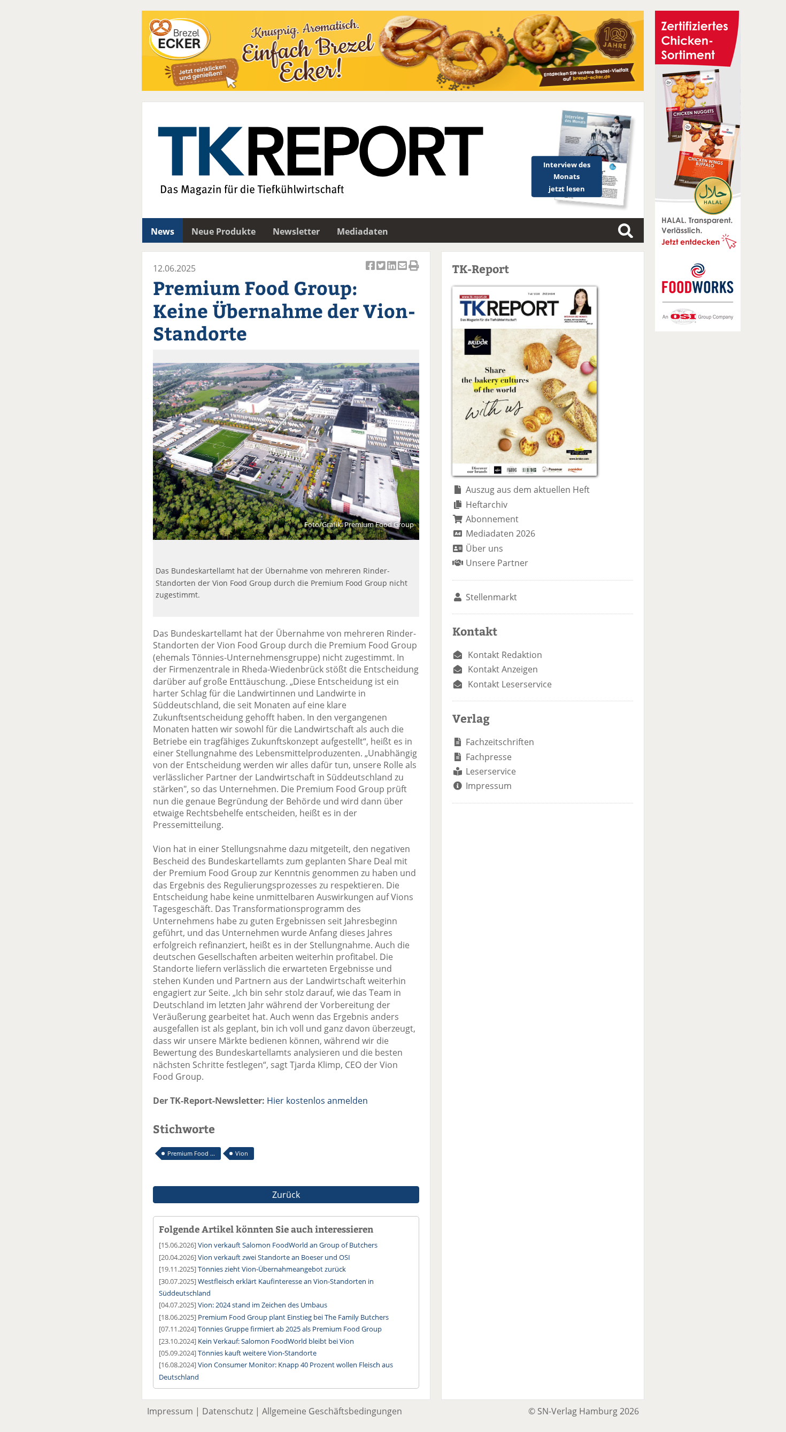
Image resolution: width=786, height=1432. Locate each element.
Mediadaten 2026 (500, 533)
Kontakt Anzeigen (503, 669)
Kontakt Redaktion (505, 655)
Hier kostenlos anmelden (317, 1100)
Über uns (484, 548)
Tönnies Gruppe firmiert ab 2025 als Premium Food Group (290, 1329)
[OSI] (698, 328)
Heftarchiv (486, 504)
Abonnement (492, 519)
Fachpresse (489, 757)
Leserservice (491, 771)
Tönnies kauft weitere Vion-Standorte (257, 1353)
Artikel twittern (381, 271)
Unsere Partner (497, 563)
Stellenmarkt (491, 597)
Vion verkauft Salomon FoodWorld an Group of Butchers (287, 1245)
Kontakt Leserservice (510, 684)
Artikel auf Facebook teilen (371, 271)
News (162, 231)
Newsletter (296, 231)
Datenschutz (227, 1411)
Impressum (489, 786)
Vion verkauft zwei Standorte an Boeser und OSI (274, 1257)
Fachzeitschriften (500, 742)
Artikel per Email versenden (403, 271)
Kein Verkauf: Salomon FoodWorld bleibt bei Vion (276, 1341)
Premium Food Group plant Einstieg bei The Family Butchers (293, 1317)
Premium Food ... (191, 1153)
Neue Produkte (223, 231)
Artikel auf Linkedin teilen (392, 271)
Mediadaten (362, 231)
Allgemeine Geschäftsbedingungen (332, 1411)
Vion (241, 1153)
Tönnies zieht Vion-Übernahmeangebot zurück (272, 1269)
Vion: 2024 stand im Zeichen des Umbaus (262, 1305)
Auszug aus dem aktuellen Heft (528, 490)
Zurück (286, 1195)
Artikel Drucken (414, 271)
